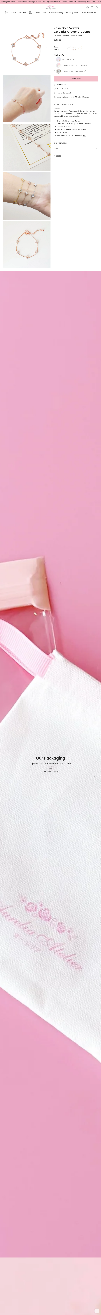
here (84, 135)
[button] (6, 13)
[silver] (69, 48)
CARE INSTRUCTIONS (61, 143)
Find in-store (61, 85)
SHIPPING (57, 149)
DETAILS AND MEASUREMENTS (64, 105)
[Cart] (96, 7)
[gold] (80, 48)
